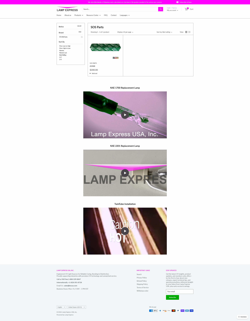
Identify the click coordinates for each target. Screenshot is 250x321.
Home (59, 15)
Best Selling (62, 55)
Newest (61, 50)
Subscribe (172, 297)
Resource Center (92, 15)
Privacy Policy (142, 278)
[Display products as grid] (186, 32)
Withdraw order (142, 291)
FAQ (105, 15)
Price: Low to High (64, 46)
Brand (61, 33)
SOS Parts (64, 37)
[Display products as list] (189, 32)
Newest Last (63, 53)
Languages (123, 15)
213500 (92, 66)
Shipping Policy (142, 284)
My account (172, 10)
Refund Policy (142, 281)
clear (80, 31)
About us (68, 15)
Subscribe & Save (186, 2)
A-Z (60, 57)
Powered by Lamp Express (65, 315)
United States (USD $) (75, 307)
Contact (114, 15)
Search (139, 274)
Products (78, 15)
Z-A (60, 59)
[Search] (160, 9)
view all (79, 26)
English (60, 307)
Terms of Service (143, 287)
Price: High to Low (64, 48)
